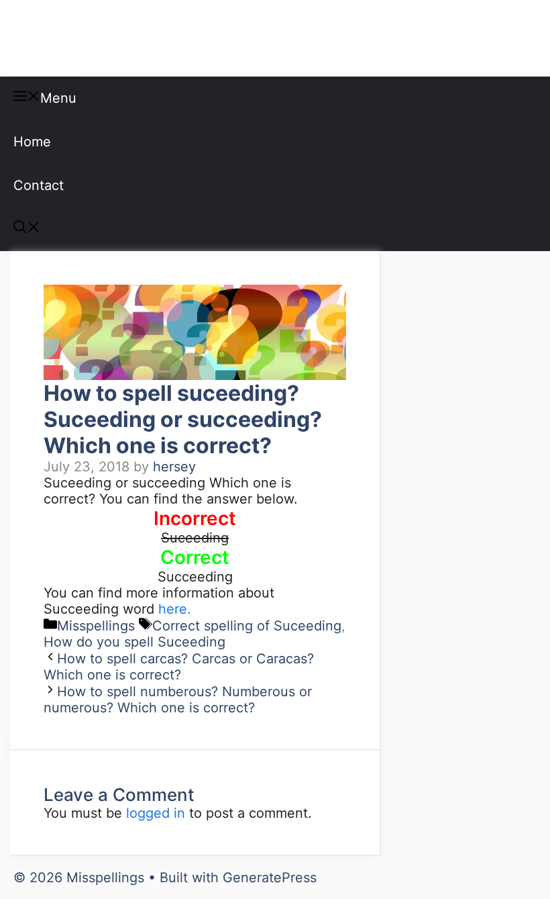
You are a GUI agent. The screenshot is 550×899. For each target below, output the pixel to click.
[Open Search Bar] (26, 229)
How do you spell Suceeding (134, 642)
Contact (38, 185)
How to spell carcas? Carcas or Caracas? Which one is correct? (179, 667)
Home (32, 142)
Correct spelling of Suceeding (246, 626)
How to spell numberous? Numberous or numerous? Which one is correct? (178, 699)
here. (174, 609)
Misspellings (82, 38)
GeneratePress (270, 877)
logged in (155, 813)
